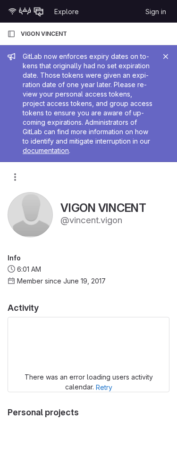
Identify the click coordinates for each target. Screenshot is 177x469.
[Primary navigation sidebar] (11, 33)
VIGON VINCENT (44, 33)
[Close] (165, 56)
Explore (66, 12)
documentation (46, 150)
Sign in (155, 12)
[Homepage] (26, 11)
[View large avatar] (30, 214)
